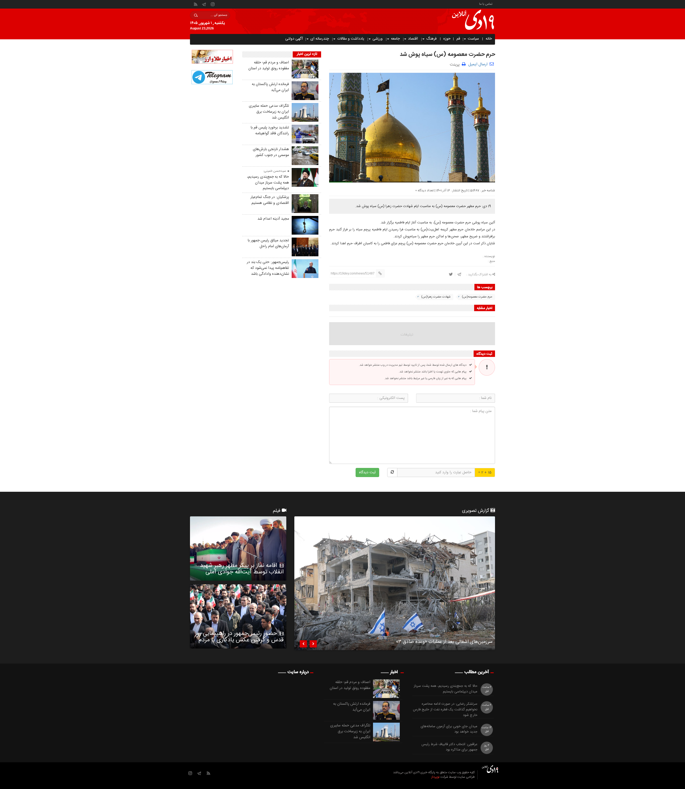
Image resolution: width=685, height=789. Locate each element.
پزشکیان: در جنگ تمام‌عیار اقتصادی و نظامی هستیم (269, 200)
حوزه (447, 39)
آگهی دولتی (294, 39)
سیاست (473, 39)
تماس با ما (485, 3)
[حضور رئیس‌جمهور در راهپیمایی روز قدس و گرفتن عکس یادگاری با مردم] (238, 616)
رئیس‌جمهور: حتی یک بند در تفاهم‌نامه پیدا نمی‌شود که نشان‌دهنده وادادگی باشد (268, 268)
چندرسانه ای (319, 39)
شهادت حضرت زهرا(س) (436, 297)
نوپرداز (435, 777)
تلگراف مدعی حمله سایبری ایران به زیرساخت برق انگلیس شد (269, 112)
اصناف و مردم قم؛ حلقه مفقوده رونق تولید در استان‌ (268, 65)
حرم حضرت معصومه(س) (477, 297)
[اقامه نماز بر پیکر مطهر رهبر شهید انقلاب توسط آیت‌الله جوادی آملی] (238, 548)
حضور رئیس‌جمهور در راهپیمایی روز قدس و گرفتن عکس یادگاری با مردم (239, 637)
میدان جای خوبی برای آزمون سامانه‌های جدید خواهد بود (449, 729)
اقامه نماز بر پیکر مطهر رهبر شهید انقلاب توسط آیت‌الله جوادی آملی (242, 569)
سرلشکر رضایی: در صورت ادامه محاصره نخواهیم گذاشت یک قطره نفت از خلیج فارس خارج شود (445, 709)
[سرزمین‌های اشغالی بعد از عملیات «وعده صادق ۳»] (394, 583)
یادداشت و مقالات (350, 39)
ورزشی (377, 39)
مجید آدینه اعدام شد (273, 219)
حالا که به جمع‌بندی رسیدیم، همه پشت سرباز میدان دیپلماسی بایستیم (268, 183)
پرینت (456, 64)
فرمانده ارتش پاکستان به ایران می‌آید (270, 87)
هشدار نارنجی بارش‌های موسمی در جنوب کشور (271, 152)
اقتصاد (413, 39)
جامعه (395, 39)
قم (458, 39)
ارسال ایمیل (478, 64)
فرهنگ (431, 39)
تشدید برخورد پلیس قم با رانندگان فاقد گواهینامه (270, 130)
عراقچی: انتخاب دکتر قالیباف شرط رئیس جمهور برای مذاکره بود (449, 747)
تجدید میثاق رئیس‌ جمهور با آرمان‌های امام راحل (268, 243)
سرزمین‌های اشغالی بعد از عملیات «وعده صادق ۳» (444, 642)
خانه (489, 39)
